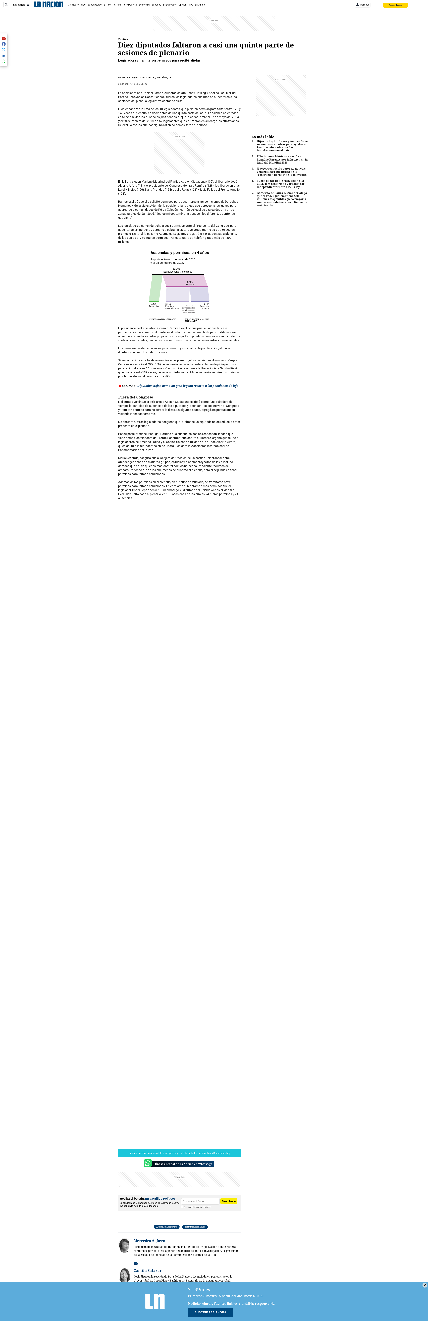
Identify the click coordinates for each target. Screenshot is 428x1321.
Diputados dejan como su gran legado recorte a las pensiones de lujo (187, 386)
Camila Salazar (147, 77)
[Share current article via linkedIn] (4, 55)
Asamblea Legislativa (166, 1226)
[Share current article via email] (4, 38)
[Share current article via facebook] (4, 44)
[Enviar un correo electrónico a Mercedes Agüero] (136, 1263)
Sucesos (156, 5)
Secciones (19, 4)
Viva (191, 5)
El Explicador (170, 5)
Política (117, 5)
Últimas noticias (77, 5)
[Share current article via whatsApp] (4, 61)
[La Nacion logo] (48, 5)
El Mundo (200, 5)
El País (107, 5)
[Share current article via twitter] (4, 50)
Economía (144, 5)
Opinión (183, 5)
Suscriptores (95, 5)
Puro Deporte (130, 5)
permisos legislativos (195, 1226)
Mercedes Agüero (130, 77)
